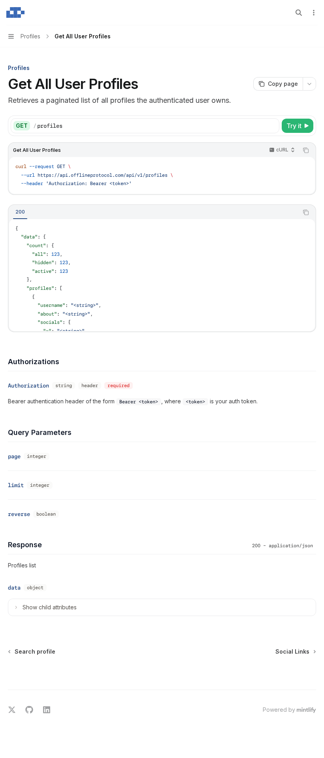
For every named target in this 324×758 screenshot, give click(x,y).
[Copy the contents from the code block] (306, 150)
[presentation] (162, 275)
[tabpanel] (162, 275)
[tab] (20, 212)
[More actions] (314, 12)
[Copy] (272, 126)
